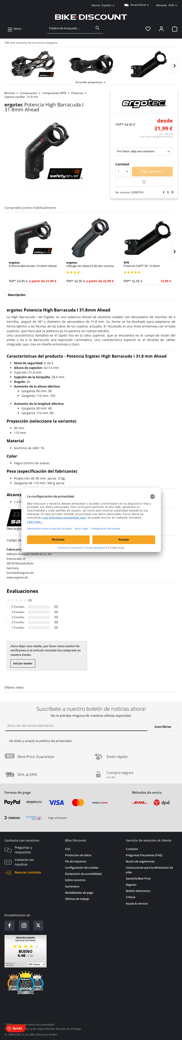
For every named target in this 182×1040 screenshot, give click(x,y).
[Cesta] (173, 29)
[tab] (16, 295)
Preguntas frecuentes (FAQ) (144, 855)
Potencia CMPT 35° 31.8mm (142, 264)
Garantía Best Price (138, 878)
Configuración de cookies (81, 868)
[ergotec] (144, 103)
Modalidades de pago (79, 893)
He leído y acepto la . (40, 741)
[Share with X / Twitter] (167, 192)
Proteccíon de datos (78, 855)
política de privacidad (55, 741)
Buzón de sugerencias (140, 861)
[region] (91, 63)
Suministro (72, 886)
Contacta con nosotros (24, 862)
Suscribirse (162, 727)
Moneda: (165, 5)
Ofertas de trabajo (77, 899)
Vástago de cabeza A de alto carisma (90, 264)
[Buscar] (97, 28)
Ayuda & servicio (137, 903)
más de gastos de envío (156, 136)
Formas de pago (17, 792)
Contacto (132, 849)
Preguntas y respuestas (23, 850)
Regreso (131, 885)
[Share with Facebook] (162, 192)
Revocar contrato (28, 872)
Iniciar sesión (22, 663)
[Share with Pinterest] (171, 192)
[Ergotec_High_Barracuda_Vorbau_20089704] (53, 152)
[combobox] (70, 28)
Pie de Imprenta (75, 861)
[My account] (161, 29)
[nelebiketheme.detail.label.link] (33, 64)
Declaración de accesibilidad (83, 874)
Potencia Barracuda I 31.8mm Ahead (33, 264)
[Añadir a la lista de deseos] (144, 182)
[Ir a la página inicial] (91, 17)
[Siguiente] (174, 66)
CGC (68, 849)
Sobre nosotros (75, 880)
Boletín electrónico (138, 891)
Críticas (130, 897)
